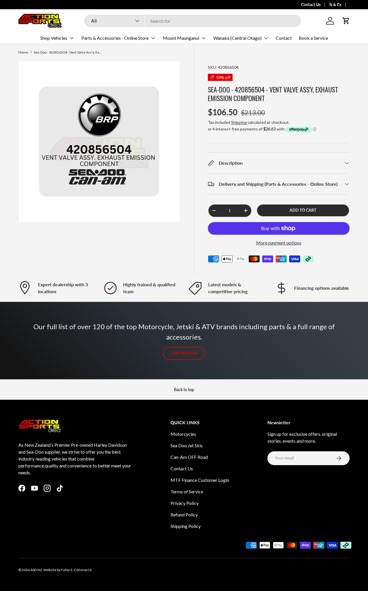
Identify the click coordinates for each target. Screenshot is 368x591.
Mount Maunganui (181, 38)
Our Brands (184, 353)
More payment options (278, 242)
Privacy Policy (184, 503)
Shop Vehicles (53, 38)
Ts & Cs (335, 4)
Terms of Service (186, 491)
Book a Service (313, 38)
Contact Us (311, 4)
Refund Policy (184, 514)
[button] (346, 20)
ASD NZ (36, 570)
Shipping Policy (185, 526)
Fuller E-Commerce (76, 570)
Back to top (184, 389)
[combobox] (192, 21)
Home (23, 52)
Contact (284, 38)
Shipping (239, 122)
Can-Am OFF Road (189, 457)
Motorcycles (183, 434)
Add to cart (303, 210)
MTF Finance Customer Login (199, 480)
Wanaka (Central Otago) (237, 38)
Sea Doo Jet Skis (186, 445)
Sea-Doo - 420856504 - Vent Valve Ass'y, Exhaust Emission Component (68, 52)
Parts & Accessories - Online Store (115, 38)
